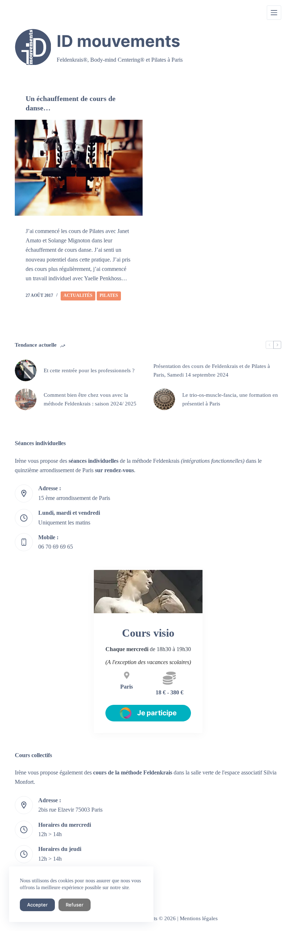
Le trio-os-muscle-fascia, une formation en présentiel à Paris (230, 399)
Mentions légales (199, 918)
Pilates (109, 295)
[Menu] (274, 12)
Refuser (74, 905)
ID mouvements (118, 41)
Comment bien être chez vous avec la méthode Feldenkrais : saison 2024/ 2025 (90, 399)
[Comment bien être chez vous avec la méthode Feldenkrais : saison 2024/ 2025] (25, 399)
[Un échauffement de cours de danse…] (79, 168)
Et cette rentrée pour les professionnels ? (89, 370)
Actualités (78, 295)
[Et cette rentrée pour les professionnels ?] (25, 370)
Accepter (37, 905)
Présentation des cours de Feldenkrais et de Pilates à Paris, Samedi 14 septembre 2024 (211, 370)
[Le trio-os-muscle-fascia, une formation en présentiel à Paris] (164, 399)
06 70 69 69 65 (55, 547)
